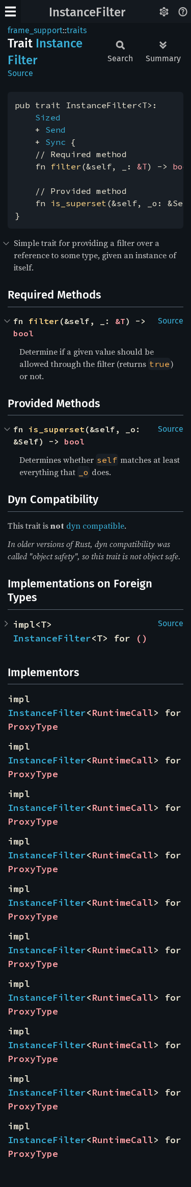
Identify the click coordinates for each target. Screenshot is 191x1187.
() (141, 638)
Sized (48, 117)
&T (142, 166)
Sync (55, 142)
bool (23, 333)
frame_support (35, 30)
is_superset (78, 203)
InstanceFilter (87, 12)
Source (20, 73)
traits (77, 30)
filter (65, 166)
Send (55, 130)
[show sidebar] (10, 11)
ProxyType (33, 726)
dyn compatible (95, 525)
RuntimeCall (122, 713)
